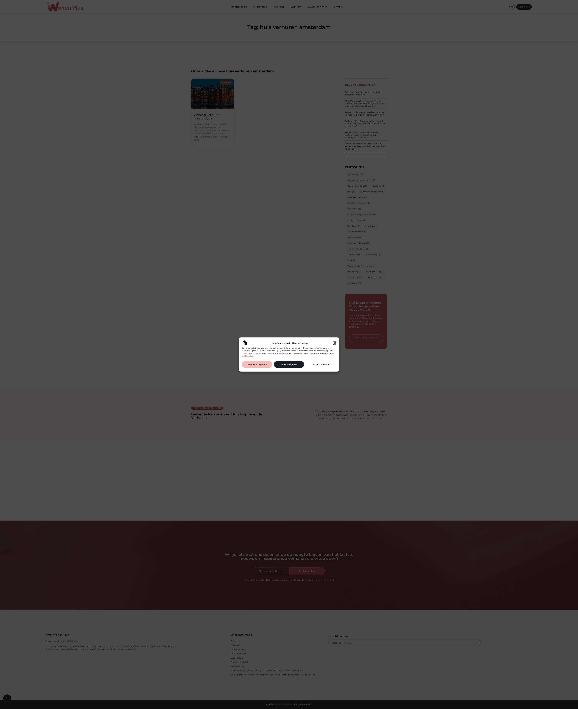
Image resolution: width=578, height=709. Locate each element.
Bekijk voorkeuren (321, 364)
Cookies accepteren (257, 364)
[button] (334, 343)
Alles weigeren (289, 364)
